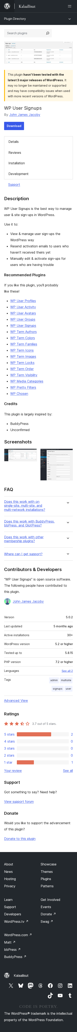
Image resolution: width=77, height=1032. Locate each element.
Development (18, 174)
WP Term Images (23, 356)
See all (68, 771)
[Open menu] (70, 6)
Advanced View (16, 700)
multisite (66, 680)
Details (13, 142)
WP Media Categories (26, 381)
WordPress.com (18, 935)
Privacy (9, 886)
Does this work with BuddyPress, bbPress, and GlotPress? (29, 523)
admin (54, 680)
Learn (8, 900)
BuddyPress (15, 957)
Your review (13, 771)
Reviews (14, 152)
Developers (12, 914)
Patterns (47, 886)
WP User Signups (23, 325)
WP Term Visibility (23, 375)
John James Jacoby (24, 115)
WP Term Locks (22, 363)
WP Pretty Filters (23, 387)
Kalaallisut (21, 975)
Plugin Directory (15, 18)
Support (14, 184)
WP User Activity (23, 307)
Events (46, 907)
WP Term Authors (23, 332)
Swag (47, 921)
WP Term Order (22, 369)
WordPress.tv (16, 921)
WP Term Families (23, 344)
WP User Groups (22, 319)
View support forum (19, 801)
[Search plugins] (48, 33)
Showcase (48, 864)
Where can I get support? (23, 554)
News (8, 872)
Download (14, 126)
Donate (48, 914)
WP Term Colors (22, 338)
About (8, 864)
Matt (10, 942)
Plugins (46, 879)
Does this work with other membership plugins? (24, 539)
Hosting (10, 879)
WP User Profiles (23, 301)
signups (57, 688)
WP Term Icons (22, 350)
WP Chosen (19, 393)
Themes (47, 872)
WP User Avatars (23, 313)
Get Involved (50, 900)
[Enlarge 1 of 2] (31, 454)
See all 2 (67, 670)
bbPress (12, 949)
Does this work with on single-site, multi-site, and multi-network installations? (24, 505)
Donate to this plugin (20, 839)
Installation (16, 163)
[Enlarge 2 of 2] (67, 454)
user (68, 688)
